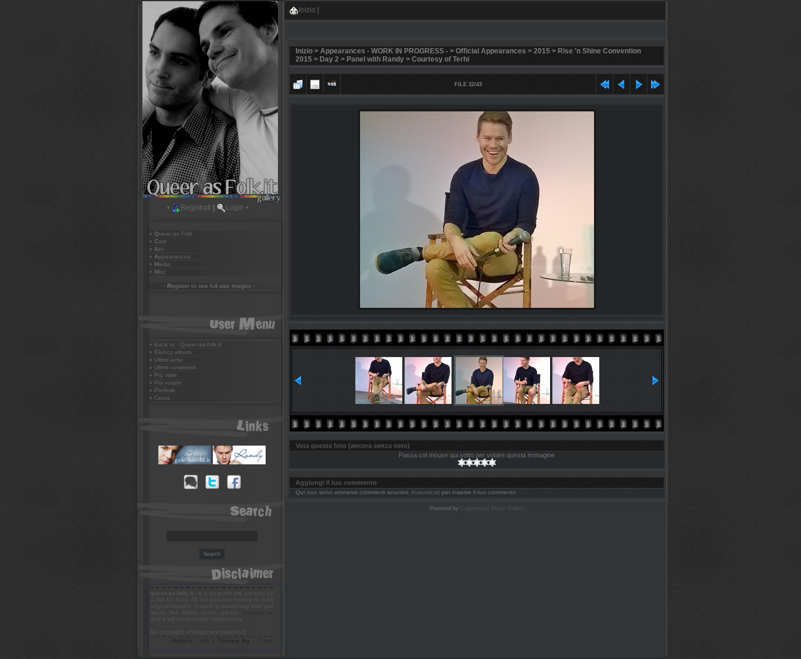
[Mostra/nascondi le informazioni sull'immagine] (315, 83)
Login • (237, 207)
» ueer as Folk (170, 233)
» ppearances (170, 256)
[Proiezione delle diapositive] (332, 83)
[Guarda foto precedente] (621, 83)
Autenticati (425, 492)
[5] (492, 462)
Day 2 (329, 59)
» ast (158, 241)
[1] (462, 462)
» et (156, 249)
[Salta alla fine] (655, 83)
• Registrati (189, 207)
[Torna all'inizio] (604, 83)
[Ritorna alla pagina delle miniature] (298, 83)
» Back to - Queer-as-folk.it (185, 344)
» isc (157, 272)
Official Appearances (491, 51)
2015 (542, 51)
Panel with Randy (375, 59)
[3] (477, 462)
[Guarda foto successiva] (638, 83)
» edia (160, 264)
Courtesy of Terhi (440, 59)
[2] (469, 462)
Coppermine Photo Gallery (492, 508)
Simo (265, 640)
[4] (484, 462)
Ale (205, 640)
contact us (258, 612)
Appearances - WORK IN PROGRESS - (384, 51)
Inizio (306, 10)
